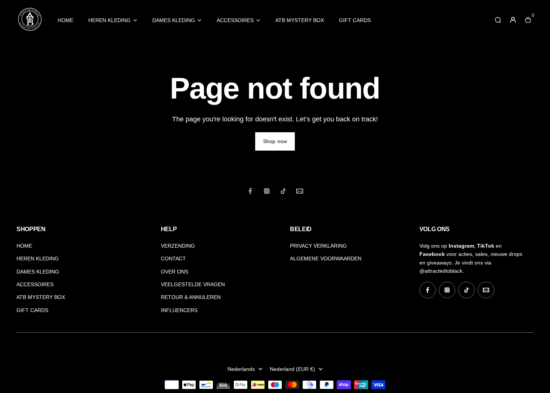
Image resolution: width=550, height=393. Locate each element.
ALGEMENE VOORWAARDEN (325, 259)
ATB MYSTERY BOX (299, 20)
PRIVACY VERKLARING (318, 246)
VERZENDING (178, 246)
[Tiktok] (283, 191)
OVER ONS (174, 272)
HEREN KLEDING (109, 20)
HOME (65, 20)
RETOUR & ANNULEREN (191, 297)
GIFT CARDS (355, 20)
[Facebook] (250, 191)
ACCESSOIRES (235, 20)
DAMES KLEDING (173, 20)
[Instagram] (267, 191)
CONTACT (173, 259)
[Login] (513, 19)
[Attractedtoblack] (29, 30)
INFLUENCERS (179, 310)
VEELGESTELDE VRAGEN (193, 284)
